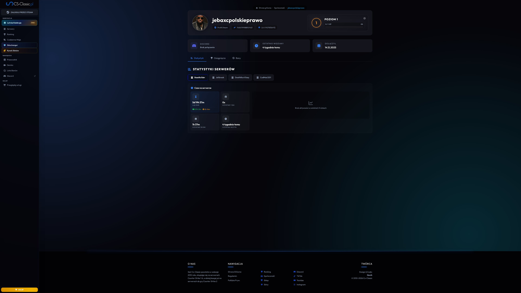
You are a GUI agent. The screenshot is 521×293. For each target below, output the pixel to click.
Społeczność (269, 276)
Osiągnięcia (219, 58)
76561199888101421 (244, 27)
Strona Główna (234, 272)
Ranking (267, 272)
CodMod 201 (265, 77)
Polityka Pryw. (234, 280)
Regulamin (232, 276)
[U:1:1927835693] (268, 27)
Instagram (301, 284)
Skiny (266, 284)
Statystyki (199, 58)
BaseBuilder (199, 77)
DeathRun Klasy (242, 77)
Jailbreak (220, 77)
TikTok (299, 276)
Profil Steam (222, 27)
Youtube (300, 280)
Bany (238, 58)
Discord (300, 272)
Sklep (266, 280)
